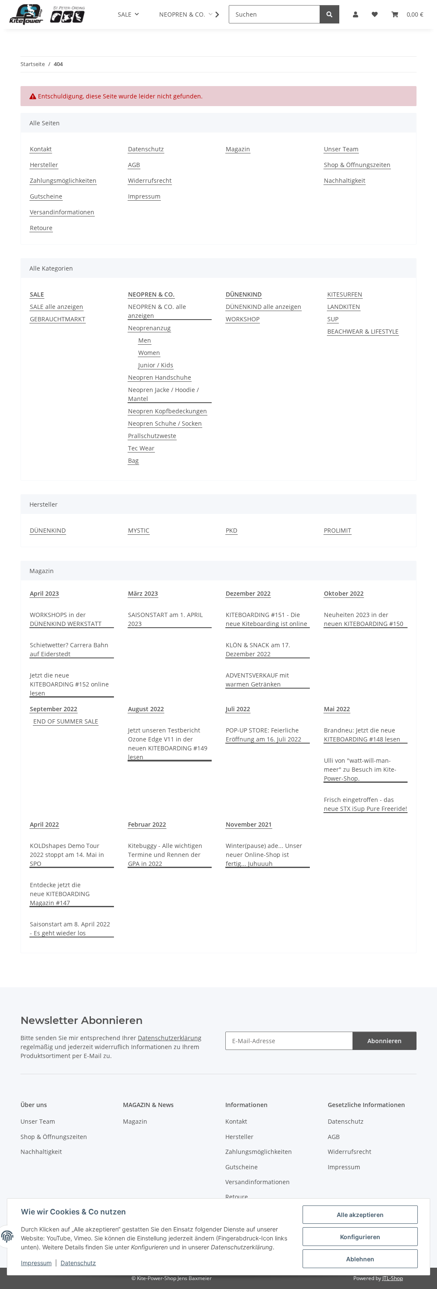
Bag (133, 460)
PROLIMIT (337, 530)
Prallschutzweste (152, 436)
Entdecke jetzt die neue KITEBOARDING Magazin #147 (60, 894)
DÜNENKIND (48, 530)
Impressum (36, 1262)
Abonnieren (384, 1041)
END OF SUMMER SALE (65, 721)
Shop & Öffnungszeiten (357, 165)
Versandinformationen (62, 212)
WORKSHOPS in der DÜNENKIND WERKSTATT (66, 619)
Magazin (238, 149)
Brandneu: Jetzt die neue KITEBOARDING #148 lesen (362, 734)
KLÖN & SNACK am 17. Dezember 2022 (258, 649)
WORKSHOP (242, 319)
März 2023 (143, 593)
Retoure (41, 228)
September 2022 (53, 709)
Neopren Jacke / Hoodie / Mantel (163, 394)
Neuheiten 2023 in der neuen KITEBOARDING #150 (363, 619)
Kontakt (41, 149)
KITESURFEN (344, 294)
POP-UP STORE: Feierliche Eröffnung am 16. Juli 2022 (263, 734)
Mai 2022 (337, 709)
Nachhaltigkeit (344, 180)
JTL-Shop (392, 1278)
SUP (332, 319)
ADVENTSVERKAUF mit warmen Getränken (257, 679)
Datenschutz (78, 1262)
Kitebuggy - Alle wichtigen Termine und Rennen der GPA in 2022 (165, 855)
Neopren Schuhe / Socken (165, 423)
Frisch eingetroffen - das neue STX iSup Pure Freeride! (365, 804)
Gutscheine (46, 196)
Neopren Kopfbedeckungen (167, 411)
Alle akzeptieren (360, 1214)
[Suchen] (329, 14)
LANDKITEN (343, 307)
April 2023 (44, 593)
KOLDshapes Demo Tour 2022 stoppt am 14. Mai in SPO (67, 855)
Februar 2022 (147, 824)
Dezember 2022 (248, 593)
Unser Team (341, 149)
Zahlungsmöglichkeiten (63, 180)
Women (149, 353)
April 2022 (44, 824)
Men (144, 340)
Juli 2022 (238, 709)
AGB (134, 165)
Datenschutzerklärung (169, 1038)
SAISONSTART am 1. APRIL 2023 (165, 619)
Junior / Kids (155, 365)
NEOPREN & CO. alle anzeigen (157, 311)
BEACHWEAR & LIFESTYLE (363, 331)
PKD (231, 530)
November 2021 (249, 824)
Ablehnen (360, 1259)
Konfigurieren (360, 1236)
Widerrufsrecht (150, 180)
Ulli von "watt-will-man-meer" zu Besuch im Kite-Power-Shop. (360, 769)
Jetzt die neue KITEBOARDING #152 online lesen (69, 684)
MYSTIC (138, 530)
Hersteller (44, 165)
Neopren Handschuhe (159, 377)
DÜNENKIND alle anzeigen (263, 307)
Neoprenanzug (149, 328)
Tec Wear (141, 448)
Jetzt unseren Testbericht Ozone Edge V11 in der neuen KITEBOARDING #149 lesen (167, 743)
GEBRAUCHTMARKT (57, 319)
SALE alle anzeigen (56, 307)
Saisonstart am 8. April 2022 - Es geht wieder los (70, 928)
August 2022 (146, 709)
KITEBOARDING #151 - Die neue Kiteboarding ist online (266, 619)
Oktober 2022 (344, 593)
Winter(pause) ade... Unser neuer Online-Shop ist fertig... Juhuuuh (264, 855)
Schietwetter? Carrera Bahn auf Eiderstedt (69, 649)
